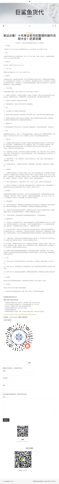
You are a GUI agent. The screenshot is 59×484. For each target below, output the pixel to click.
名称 (4, 371)
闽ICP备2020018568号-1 (51, 481)
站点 (4, 385)
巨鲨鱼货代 (29, 12)
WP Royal (11, 481)
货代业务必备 (29, 33)
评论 (4, 397)
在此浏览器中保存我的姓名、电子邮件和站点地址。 (15, 394)
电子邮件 (5, 378)
